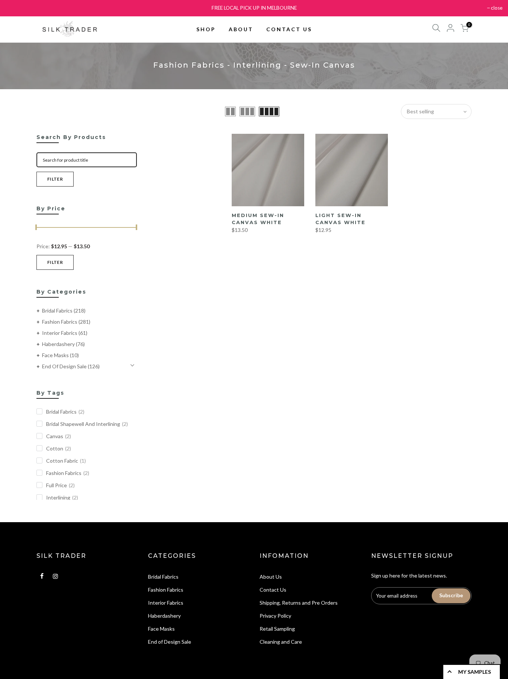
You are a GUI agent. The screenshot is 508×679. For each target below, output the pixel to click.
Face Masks (60, 355)
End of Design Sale (71, 366)
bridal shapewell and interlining (87, 424)
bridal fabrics (65, 411)
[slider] (36, 228)
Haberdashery (63, 344)
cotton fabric (66, 460)
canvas (58, 436)
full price (60, 485)
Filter (55, 179)
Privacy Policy (275, 615)
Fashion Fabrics (66, 322)
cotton (58, 448)
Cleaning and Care (281, 641)
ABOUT (241, 29)
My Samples (474, 672)
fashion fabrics (67, 473)
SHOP (206, 29)
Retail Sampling (277, 628)
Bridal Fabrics (64, 310)
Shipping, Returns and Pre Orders (299, 602)
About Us (271, 576)
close (496, 8)
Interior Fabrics (64, 333)
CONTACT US (289, 29)
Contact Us (273, 589)
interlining (62, 497)
